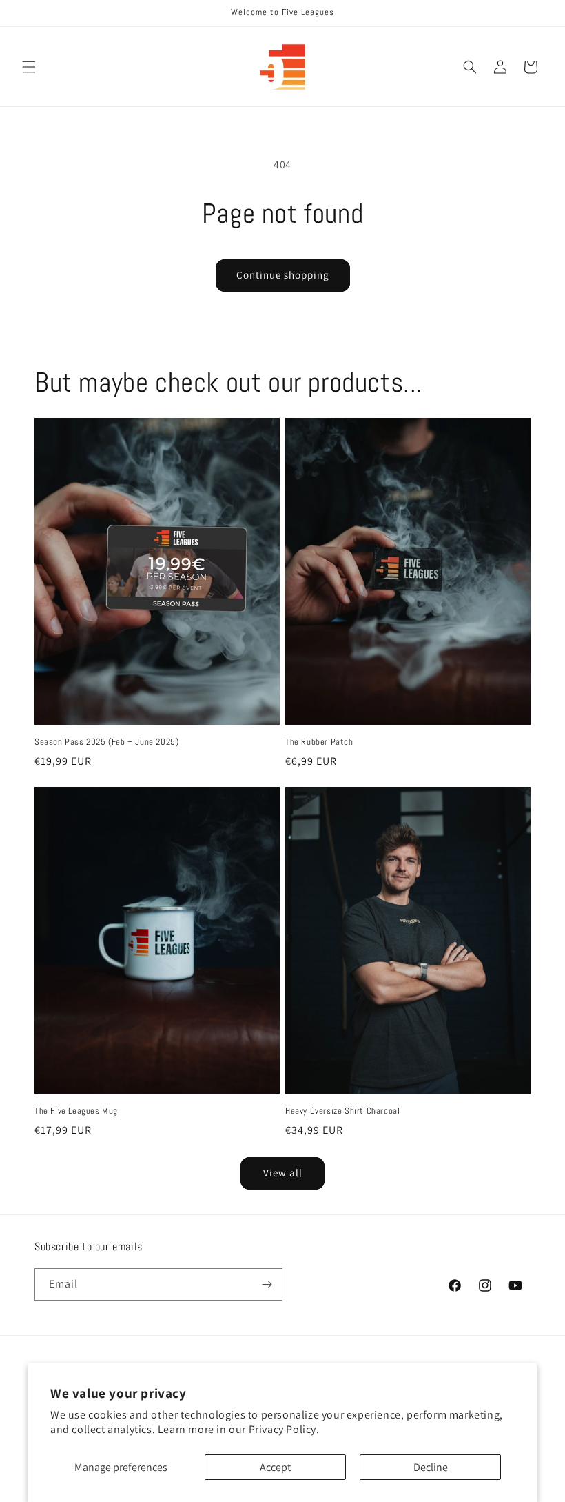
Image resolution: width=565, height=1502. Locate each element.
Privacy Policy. (284, 1429)
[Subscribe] (266, 1284)
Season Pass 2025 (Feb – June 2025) (106, 742)
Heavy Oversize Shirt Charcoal (342, 1111)
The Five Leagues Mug (76, 1111)
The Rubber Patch (319, 742)
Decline (430, 1467)
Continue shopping (282, 274)
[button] (29, 67)
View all (282, 1172)
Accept (275, 1467)
